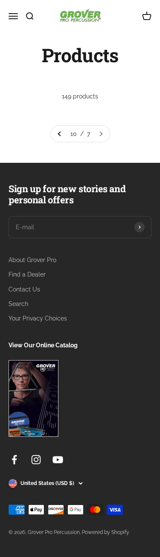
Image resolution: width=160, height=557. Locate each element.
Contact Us (24, 289)
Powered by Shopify (105, 532)
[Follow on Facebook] (14, 459)
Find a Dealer (27, 274)
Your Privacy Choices (38, 318)
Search (18, 303)
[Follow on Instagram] (36, 459)
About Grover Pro (32, 260)
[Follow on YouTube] (58, 459)
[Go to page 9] (60, 134)
